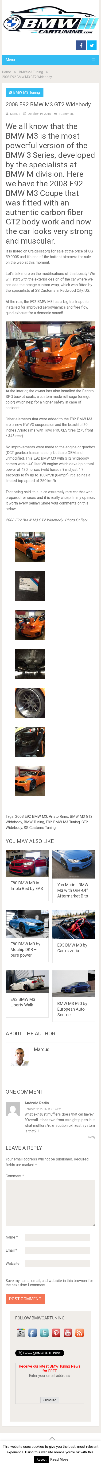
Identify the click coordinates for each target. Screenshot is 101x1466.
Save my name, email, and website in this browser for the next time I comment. (49, 1283)
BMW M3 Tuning (31, 72)
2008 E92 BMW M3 (31, 816)
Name (12, 1237)
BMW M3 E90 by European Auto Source (72, 1009)
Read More (59, 1459)
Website (12, 1263)
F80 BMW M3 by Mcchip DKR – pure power (25, 949)
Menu (10, 60)
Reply (91, 1137)
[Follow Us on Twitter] (44, 1337)
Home (6, 72)
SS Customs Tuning (40, 827)
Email (11, 1250)
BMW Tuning (34, 822)
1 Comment (66, 113)
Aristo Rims (58, 816)
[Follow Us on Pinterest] (56, 1337)
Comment (15, 1176)
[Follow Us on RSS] (79, 1337)
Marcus (15, 113)
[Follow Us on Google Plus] (21, 1337)
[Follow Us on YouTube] (68, 1337)
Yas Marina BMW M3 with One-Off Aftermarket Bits (72, 890)
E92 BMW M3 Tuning (63, 822)
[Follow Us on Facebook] (32, 1337)
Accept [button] (42, 1459)
